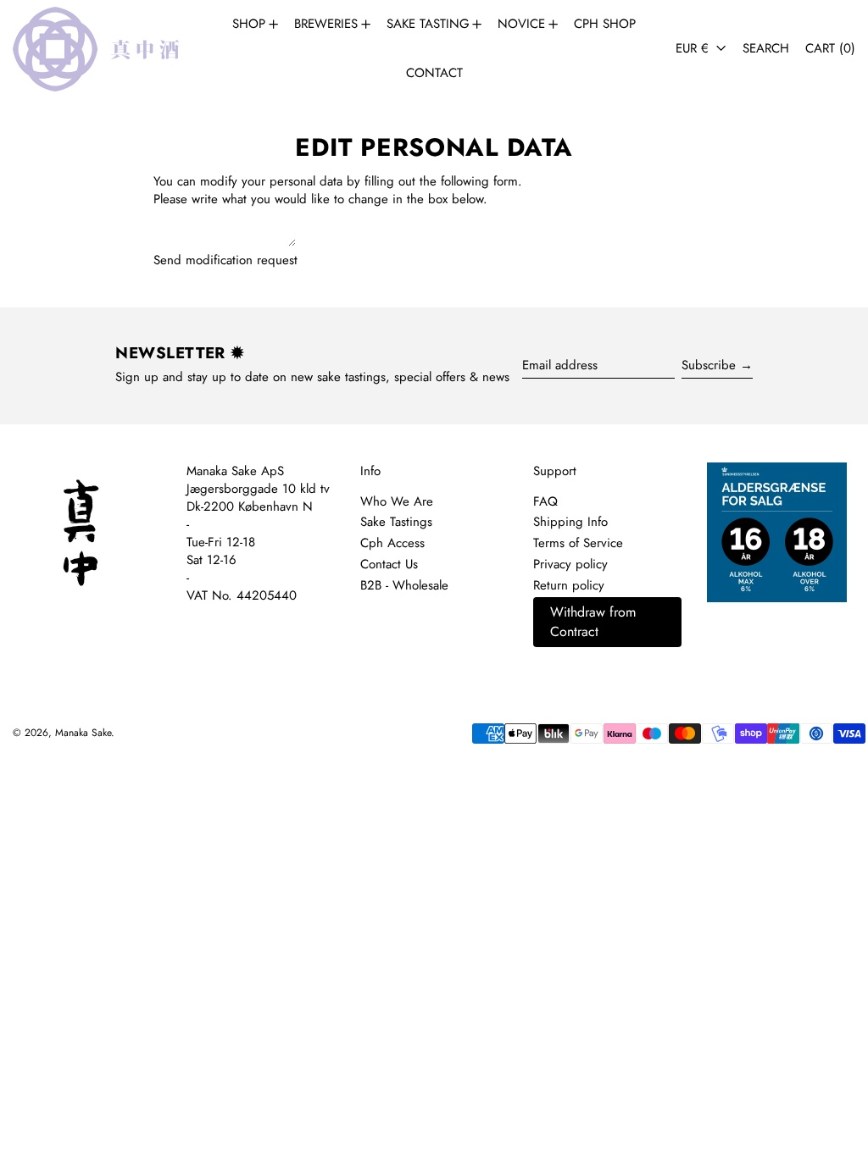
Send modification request (225, 260)
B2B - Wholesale (404, 585)
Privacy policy (570, 564)
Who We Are (396, 501)
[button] (766, 48)
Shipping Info (570, 521)
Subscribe (709, 365)
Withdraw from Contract (593, 621)
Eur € (694, 48)
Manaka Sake (83, 732)
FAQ (545, 501)
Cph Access (392, 543)
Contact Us (389, 564)
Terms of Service (578, 543)
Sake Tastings (396, 521)
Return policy (568, 585)
